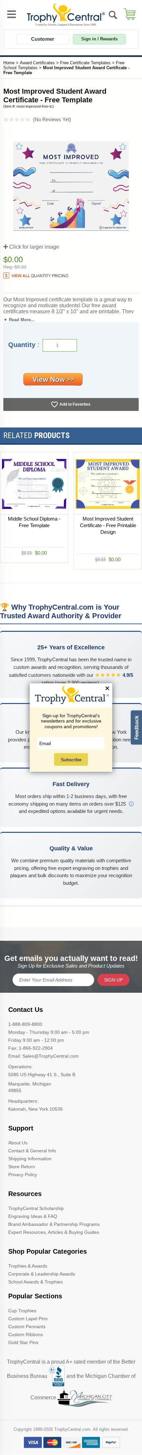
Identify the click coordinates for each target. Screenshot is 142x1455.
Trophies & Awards (27, 1266)
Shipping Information (30, 1158)
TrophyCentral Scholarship (36, 1208)
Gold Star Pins (23, 1342)
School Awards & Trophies (35, 1281)
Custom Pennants (27, 1326)
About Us (17, 1142)
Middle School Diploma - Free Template (34, 522)
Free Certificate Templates (85, 62)
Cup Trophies (22, 1310)
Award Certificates (37, 62)
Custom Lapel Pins (28, 1318)
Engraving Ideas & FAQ (32, 1216)
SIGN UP (113, 979)
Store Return (21, 1166)
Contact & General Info (32, 1150)
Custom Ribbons (25, 1334)
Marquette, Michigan (29, 1083)
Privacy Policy (22, 1174)
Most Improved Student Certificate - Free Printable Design (108, 525)
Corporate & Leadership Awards (41, 1274)
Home (9, 62)
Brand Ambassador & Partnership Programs (54, 1224)
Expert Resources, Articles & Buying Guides (53, 1232)
